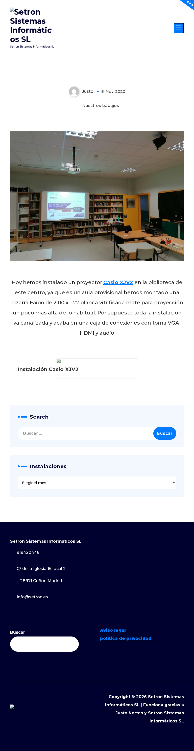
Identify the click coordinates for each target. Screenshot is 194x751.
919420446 (28, 552)
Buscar (17, 632)
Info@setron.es (32, 597)
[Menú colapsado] (179, 28)
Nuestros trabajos (100, 105)
